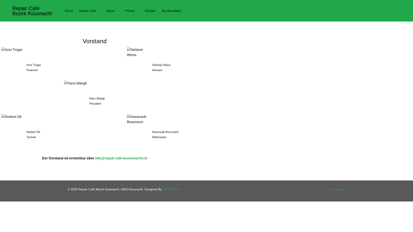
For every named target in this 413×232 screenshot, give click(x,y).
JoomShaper (171, 189)
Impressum (337, 189)
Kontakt (150, 10)
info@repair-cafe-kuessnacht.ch (121, 158)
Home (69, 10)
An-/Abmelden (171, 10)
